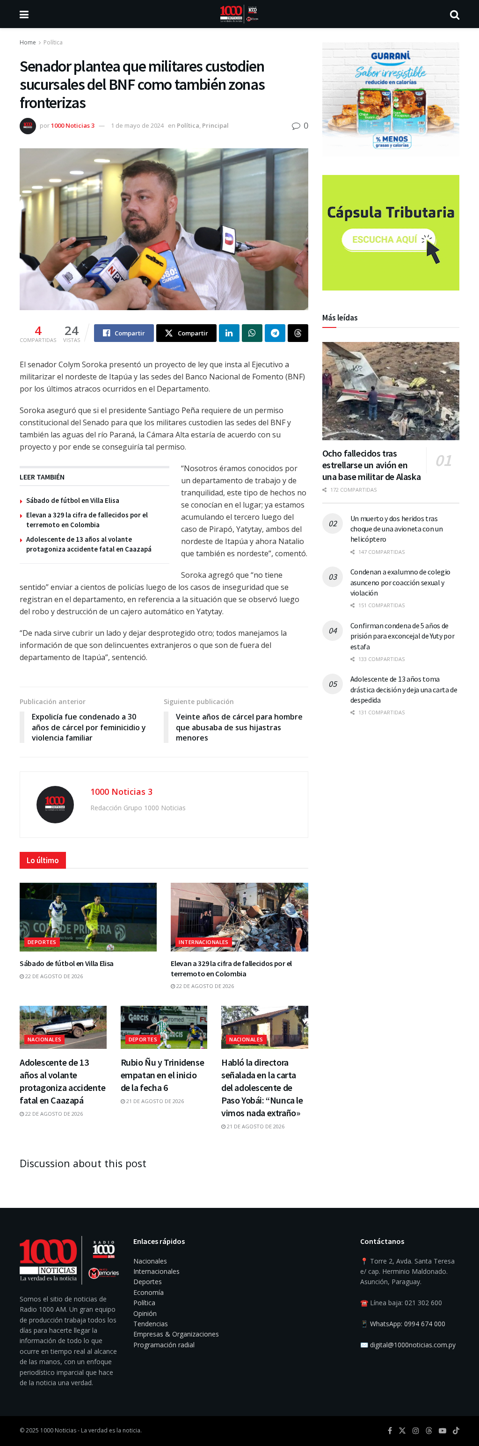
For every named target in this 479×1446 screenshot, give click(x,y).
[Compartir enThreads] (298, 333)
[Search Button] (454, 14)
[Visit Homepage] (239, 14)
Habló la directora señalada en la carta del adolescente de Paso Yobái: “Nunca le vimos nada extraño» (262, 1087)
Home (28, 42)
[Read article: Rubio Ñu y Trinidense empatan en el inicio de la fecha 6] (164, 1027)
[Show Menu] (24, 14)
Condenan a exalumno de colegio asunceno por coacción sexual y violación (400, 582)
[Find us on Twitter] (402, 1430)
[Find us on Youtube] (442, 1430)
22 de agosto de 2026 (53, 976)
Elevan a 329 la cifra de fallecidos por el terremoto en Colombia (231, 968)
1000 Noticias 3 (72, 125)
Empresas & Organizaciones (176, 1334)
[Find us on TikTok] (456, 1431)
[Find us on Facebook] (390, 1430)
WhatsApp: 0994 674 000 (407, 1323)
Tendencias (150, 1323)
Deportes (42, 941)
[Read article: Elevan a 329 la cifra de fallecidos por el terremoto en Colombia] (239, 917)
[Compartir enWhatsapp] (252, 333)
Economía (148, 1292)
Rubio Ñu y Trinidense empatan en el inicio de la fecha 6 (162, 1074)
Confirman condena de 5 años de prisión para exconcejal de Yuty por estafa (402, 636)
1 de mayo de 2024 (137, 125)
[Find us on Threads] (429, 1431)
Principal (215, 125)
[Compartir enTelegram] (275, 333)
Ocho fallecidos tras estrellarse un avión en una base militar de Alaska (371, 464)
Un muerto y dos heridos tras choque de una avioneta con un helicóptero (396, 529)
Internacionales (204, 941)
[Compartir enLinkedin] (229, 333)
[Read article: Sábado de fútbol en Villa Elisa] (88, 917)
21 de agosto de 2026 (154, 1100)
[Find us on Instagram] (416, 1430)
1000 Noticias (58, 1430)
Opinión (145, 1313)
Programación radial (164, 1344)
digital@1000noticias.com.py (413, 1344)
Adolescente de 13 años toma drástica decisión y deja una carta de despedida (403, 689)
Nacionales (44, 1039)
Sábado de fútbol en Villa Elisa (72, 500)
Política (53, 42)
